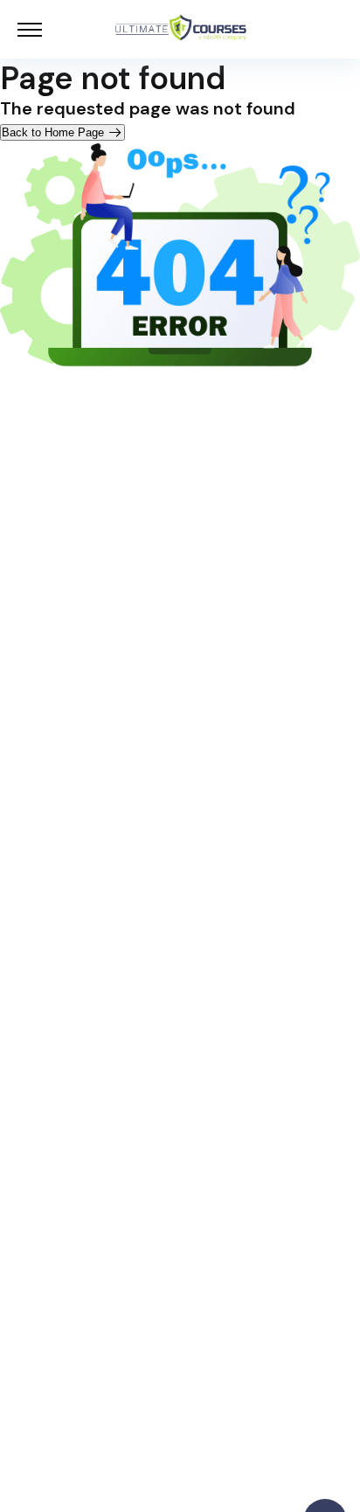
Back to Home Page (54, 132)
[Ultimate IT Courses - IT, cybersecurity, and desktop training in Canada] (181, 29)
